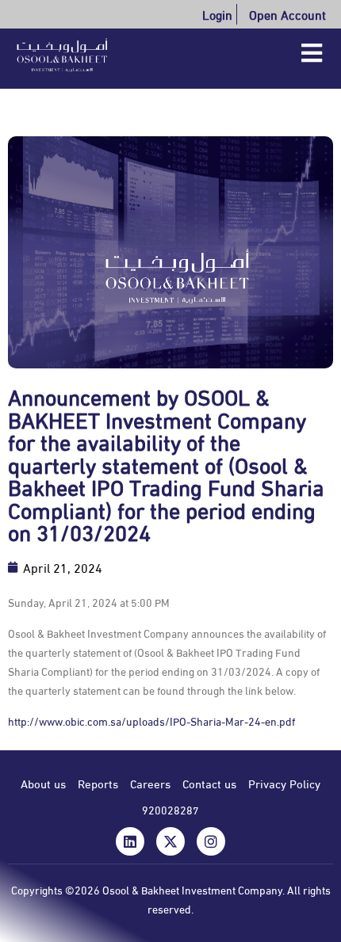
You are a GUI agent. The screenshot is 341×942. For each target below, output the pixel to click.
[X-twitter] (170, 841)
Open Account (287, 14)
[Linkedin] (130, 841)
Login (217, 14)
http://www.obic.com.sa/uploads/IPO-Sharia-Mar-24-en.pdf (151, 720)
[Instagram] (211, 841)
